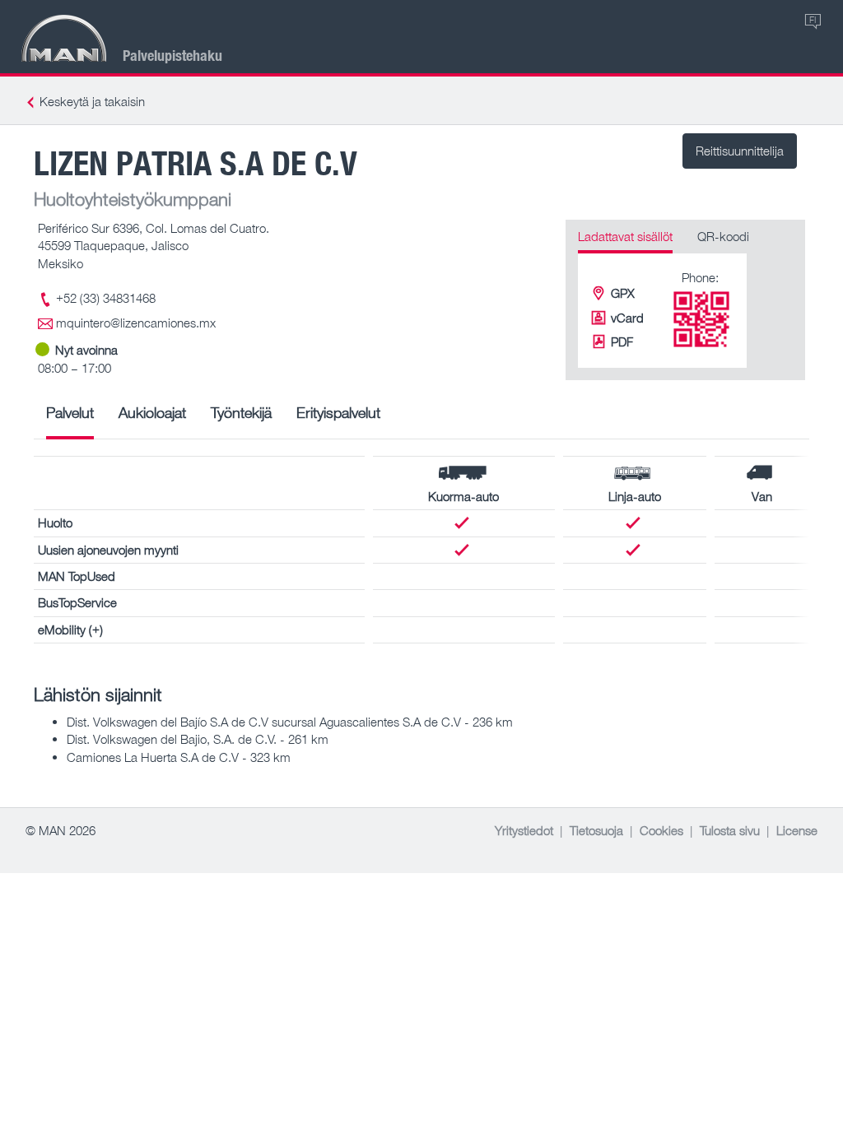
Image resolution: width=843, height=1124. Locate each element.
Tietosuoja (596, 830)
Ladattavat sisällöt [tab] (625, 236)
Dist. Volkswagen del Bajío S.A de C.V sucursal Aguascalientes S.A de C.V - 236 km (290, 721)
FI (812, 19)
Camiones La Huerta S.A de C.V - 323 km (179, 757)
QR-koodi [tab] (723, 236)
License (796, 830)
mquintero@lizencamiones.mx (136, 322)
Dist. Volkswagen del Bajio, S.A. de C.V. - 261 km (197, 739)
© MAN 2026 (60, 830)
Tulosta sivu (730, 830)
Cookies (661, 830)
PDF (622, 341)
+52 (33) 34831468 (106, 297)
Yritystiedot (524, 830)
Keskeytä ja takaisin (92, 101)
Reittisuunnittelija (740, 150)
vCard (627, 317)
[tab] (70, 418)
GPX (623, 293)
